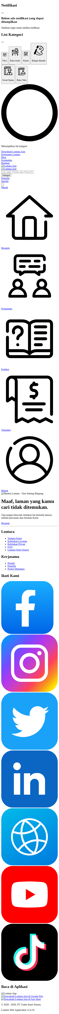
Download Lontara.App (13, 151)
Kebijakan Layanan (17, 541)
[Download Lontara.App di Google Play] (22, 996)
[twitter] (29, 749)
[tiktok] (29, 980)
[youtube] (29, 922)
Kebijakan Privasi (16, 544)
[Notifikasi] (2, 184)
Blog (3, 157)
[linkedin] (29, 806)
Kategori (6, 175)
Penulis (4, 181)
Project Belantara (16, 569)
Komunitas (6, 160)
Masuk (4, 187)
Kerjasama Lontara (10, 154)
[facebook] (27, 633)
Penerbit (5, 178)
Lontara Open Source (18, 549)
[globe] (29, 864)
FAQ (10, 547)
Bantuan (5, 163)
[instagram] (29, 691)
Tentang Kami (15, 538)
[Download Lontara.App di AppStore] (21, 999)
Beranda (5, 523)
